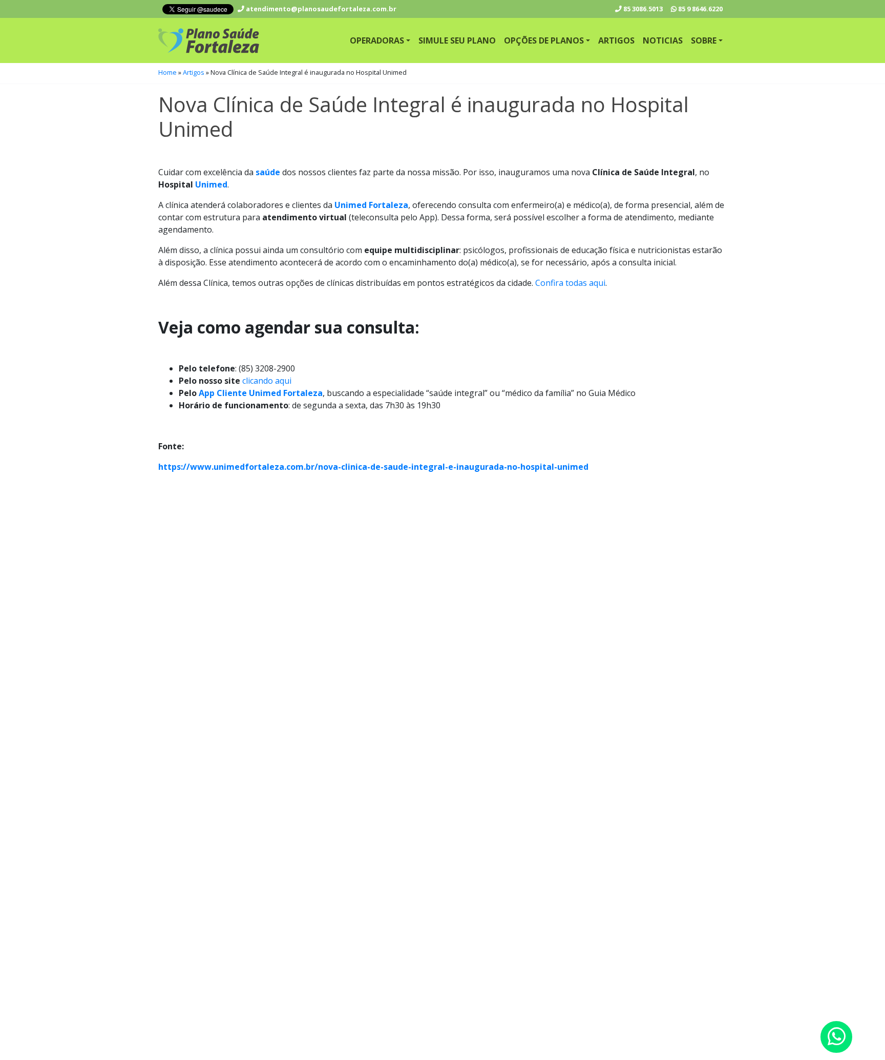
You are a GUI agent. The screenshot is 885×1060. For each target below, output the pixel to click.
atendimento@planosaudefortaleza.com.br (320, 8)
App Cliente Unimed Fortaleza (261, 393)
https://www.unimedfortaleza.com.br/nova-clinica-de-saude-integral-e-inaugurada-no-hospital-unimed (373, 466)
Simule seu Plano (457, 40)
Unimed (211, 184)
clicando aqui (266, 380)
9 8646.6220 (700, 8)
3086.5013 (643, 8)
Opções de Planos (544, 40)
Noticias (663, 40)
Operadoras (377, 40)
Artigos (616, 40)
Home (167, 72)
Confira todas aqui (570, 282)
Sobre (704, 40)
